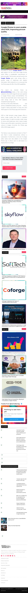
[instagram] (6, 555)
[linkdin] (8, 555)
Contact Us (3, 582)
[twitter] (4, 555)
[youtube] (11, 555)
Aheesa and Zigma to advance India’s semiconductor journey (21, 491)
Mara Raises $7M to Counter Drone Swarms (13, 353)
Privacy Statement (4, 580)
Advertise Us (3, 572)
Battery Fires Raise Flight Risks (14, 525)
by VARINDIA (5, 34)
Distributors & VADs (4, 558)
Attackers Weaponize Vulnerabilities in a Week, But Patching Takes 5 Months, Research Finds (12, 202)
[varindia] (15, 555)
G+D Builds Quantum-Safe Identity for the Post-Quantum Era (22, 485)
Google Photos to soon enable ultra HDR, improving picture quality (13, 29)
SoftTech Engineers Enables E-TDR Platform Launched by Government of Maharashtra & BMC (13, 277)
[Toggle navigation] (2, 11)
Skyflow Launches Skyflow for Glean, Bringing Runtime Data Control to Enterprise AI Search (14, 226)
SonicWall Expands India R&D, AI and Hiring (13, 249)
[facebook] (2, 555)
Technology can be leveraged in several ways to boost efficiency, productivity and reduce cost (21, 448)
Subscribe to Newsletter (5, 565)
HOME (3, 23)
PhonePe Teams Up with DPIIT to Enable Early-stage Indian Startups (13, 376)
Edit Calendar (3, 568)
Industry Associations (5, 560)
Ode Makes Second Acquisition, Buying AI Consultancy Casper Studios (13, 400)
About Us (2, 570)
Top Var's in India (4, 563)
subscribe (9, 168)
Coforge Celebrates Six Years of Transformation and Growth (10, 302)
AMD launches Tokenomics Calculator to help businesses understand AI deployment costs (14, 325)
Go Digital (3, 575)
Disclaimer (3, 578)
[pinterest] (13, 555)
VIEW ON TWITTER (14, 419)
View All (24, 176)
